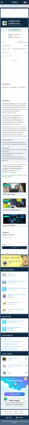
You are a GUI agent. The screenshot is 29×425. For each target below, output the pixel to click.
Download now (15, 29)
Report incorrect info (8, 55)
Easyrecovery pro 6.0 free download (13, 341)
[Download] (26, 358)
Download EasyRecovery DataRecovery (14, 175)
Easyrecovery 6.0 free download (12, 346)
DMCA (16, 411)
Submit (15, 413)
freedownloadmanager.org (15, 421)
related (17, 170)
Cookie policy (7, 413)
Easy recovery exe (8, 339)
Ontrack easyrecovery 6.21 (10, 344)
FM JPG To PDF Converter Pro (15, 365)
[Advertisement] (14, 13)
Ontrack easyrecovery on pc (11, 349)
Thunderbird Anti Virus (13, 358)
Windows (3, 5)
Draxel (9, 372)
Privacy (22, 411)
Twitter (10, 417)
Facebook (20, 417)
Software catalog (8, 411)
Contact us (22, 413)
